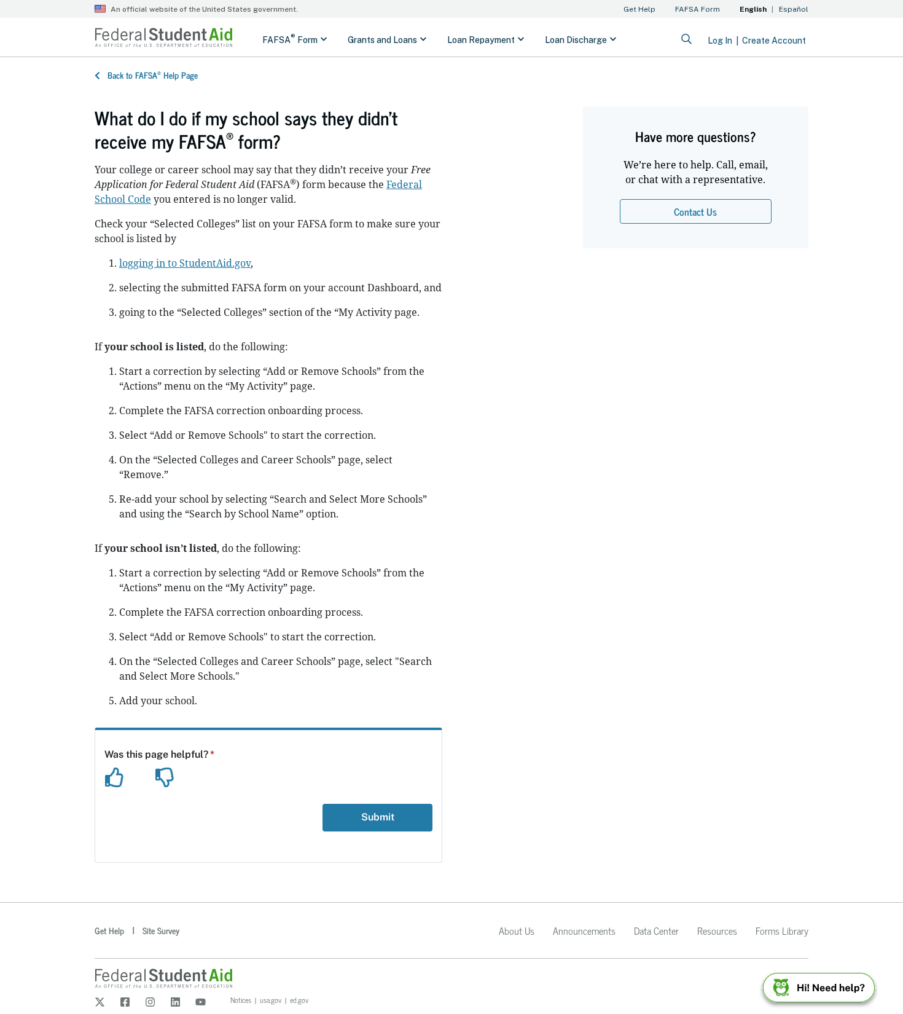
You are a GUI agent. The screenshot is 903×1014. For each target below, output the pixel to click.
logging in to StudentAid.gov (185, 263)
